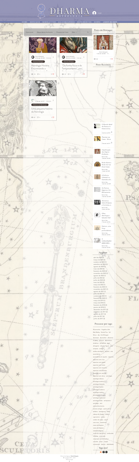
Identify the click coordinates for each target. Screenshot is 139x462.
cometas (95, 436)
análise (101, 348)
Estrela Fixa (104, 332)
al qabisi (95, 340)
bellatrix (95, 411)
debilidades (110, 444)
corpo (101, 441)
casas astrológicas (98, 428)
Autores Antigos (38, 61)
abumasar (96, 338)
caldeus (107, 414)
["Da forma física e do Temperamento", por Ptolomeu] (73, 45)
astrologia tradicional (99, 395)
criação (106, 441)
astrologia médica (98, 392)
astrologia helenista (98, 384)
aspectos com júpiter (99, 362)
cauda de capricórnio (99, 433)
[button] (88, 32)
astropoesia (107, 400)
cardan (103, 417)
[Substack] (101, 452)
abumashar (103, 338)
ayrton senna (107, 409)
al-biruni (101, 340)
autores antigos (97, 409)
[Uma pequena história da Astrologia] (42, 88)
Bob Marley (96, 332)
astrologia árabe (98, 400)
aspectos (111, 357)
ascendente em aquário (100, 357)
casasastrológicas (98, 430)
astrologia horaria (98, 387)
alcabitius (96, 343)
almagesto (96, 346)
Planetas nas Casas (62, 32)
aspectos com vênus (99, 376)
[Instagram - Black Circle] (106, 452)
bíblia (108, 411)
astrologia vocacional (99, 398)
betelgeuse (102, 411)
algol (108, 343)
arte (112, 351)
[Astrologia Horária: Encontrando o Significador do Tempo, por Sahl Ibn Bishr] (42, 45)
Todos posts (29, 32)
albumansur (108, 340)
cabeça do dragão (98, 414)
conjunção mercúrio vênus (101, 439)
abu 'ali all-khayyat (103, 335)
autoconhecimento (98, 406)
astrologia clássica (98, 379)
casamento (103, 422)
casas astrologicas (98, 425)
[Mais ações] (54, 57)
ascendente (96, 354)
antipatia (95, 348)
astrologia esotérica (99, 381)
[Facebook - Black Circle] (104, 452)
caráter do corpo (98, 420)
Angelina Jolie (105, 329)
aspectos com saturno (99, 373)
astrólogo (96, 403)
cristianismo (96, 444)
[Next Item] (110, 42)
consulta (95, 441)
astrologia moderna (99, 389)
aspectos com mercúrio (100, 368)
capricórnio (96, 417)
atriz (101, 403)
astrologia (109, 376)
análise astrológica (98, 351)
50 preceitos (96, 329)
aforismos (110, 338)
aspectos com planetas (100, 370)
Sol (110, 332)
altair (111, 346)
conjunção (102, 436)
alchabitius (103, 343)
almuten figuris (104, 346)
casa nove (96, 422)
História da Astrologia (40, 105)
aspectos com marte (99, 365)
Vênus (95, 335)
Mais (73, 32)
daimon (103, 444)
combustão (110, 433)
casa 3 (106, 420)
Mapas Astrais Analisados (45, 32)
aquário (107, 351)
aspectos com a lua (98, 359)
